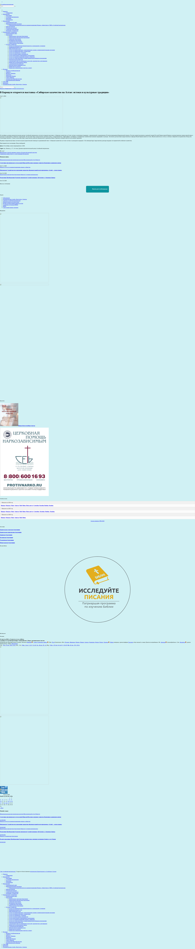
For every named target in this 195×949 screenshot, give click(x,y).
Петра (101, 642)
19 (4, 803)
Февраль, (8, 505)
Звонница (8, 74)
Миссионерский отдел (15, 48)
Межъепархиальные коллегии (14, 23)
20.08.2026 (2, 827)
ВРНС (4, 206)
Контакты (5, 83)
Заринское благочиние (15, 39)
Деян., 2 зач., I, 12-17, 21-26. (29, 645)
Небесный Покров (11, 76)
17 (0, 803)
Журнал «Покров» (11, 73)
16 (11, 801)
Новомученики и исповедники (11, 202)
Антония (163, 642)
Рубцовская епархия (11, 28)
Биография (9, 15)
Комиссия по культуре (15, 66)
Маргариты (15, 643)
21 (8, 803)
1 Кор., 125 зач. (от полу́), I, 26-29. (58, 645)
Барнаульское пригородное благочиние (19, 37)
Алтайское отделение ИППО (10, 204)
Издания (5, 69)
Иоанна (78, 642)
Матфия (29, 642)
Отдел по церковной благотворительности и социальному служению (27, 45)
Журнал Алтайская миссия (13, 70)
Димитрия (91, 642)
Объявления (9, 12)
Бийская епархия (10, 26)
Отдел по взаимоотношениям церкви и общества (22, 56)
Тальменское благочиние (15, 41)
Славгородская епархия (12, 29)
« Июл (1, 808)
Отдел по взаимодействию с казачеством (19, 51)
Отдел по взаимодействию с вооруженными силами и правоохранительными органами (32, 50)
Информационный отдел (15, 47)
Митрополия (6, 21)
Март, (12, 505)
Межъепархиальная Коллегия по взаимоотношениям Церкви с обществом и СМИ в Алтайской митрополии (37, 25)
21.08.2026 (2, 820)
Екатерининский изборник (13, 80)
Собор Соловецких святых (40, 642)
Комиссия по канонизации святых (18, 62)
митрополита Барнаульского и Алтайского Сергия (43, 871)
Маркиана (72, 642)
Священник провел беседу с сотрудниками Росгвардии (14, 154)
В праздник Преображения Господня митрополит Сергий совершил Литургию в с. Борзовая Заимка (27, 177)
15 (10, 801)
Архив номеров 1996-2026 (97, 521)
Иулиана (67, 642)
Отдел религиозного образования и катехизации (21, 55)
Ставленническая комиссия (16, 63)
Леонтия (106, 642)
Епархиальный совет (11, 33)
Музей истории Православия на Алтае (13, 203)
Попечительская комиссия (16, 59)
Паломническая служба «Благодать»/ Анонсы (15, 84)
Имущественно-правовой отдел (17, 65)
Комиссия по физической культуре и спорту (20, 68)
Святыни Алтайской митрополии (11, 200)
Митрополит (6, 14)
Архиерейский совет (11, 22)
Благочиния (9, 34)
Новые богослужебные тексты (26, 425)
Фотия (97, 642)
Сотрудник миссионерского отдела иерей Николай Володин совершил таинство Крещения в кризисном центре (30, 163)
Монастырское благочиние (16, 43)
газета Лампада (10, 77)
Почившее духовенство (12, 30)
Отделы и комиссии (11, 44)
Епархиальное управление (10, 32)
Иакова (82, 642)
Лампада (8, 72)
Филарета (182, 642)
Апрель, (17, 505)
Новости (5, 11)
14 (8, 801)
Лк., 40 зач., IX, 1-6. (41, 645)
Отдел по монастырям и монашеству (18, 54)
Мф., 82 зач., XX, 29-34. (73, 645)
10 (0, 801)
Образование (6, 198)
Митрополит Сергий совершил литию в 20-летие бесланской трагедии (18, 152)
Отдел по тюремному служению (17, 52)
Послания (8, 18)
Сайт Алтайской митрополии (8, 871)
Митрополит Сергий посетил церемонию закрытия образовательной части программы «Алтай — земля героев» (31, 170)
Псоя (53, 642)
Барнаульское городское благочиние (18, 36)
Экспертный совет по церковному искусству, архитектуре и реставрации (28, 61)
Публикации (9, 19)
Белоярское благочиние (15, 40)
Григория (130, 642)
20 (6, 803)
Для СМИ (5, 81)
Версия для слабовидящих (100, 189)
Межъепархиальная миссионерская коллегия (12, 159)
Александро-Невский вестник (14, 79)
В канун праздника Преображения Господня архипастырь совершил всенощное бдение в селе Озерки (28, 839)
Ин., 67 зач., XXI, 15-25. (9, 645)
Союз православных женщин (10, 207)
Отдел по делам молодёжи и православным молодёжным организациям (28, 58)
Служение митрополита (12, 17)
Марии (112, 642)
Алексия (86, 642)
